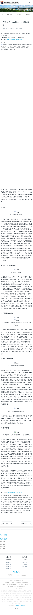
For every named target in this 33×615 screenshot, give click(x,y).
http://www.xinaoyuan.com (14, 39)
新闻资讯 (8, 559)
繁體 (16, 609)
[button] (2, 8)
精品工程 (24, 562)
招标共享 (9, 14)
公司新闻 (18, 14)
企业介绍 (8, 557)
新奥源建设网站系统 (20, 606)
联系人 (16, 571)
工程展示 (25, 559)
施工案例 (24, 566)
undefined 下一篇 (26, 523)
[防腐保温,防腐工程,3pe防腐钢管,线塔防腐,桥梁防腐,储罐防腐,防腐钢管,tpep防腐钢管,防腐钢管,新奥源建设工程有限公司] (9, 2)
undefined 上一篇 (7, 523)
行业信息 (27, 14)
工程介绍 (24, 564)
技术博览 (2, 549)
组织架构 (25, 557)
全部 (2, 14)
